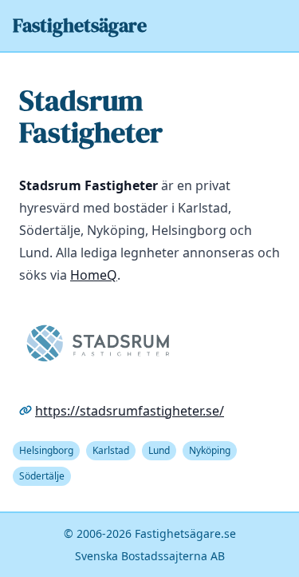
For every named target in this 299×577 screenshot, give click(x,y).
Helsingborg (46, 450)
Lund (159, 450)
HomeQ (93, 275)
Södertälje (42, 476)
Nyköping (209, 450)
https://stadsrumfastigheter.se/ (129, 411)
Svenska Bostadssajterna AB (150, 555)
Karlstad (110, 450)
